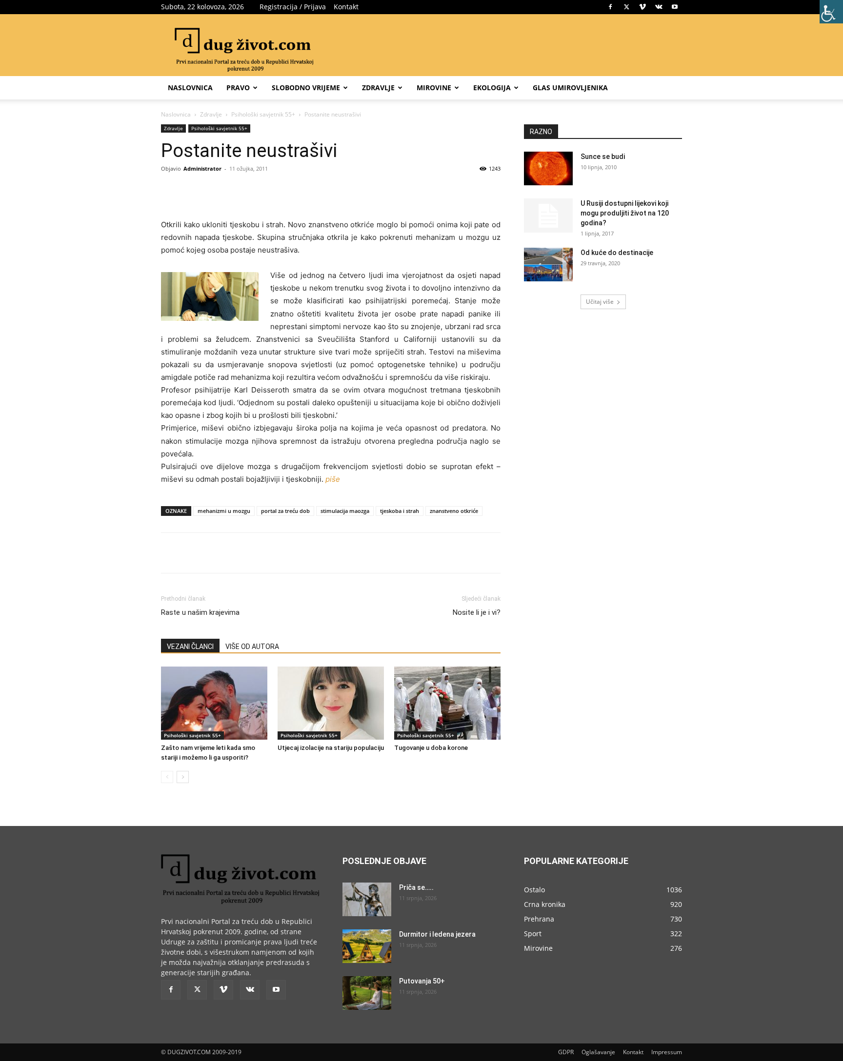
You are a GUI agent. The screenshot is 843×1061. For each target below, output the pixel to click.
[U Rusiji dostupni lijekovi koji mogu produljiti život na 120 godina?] (548, 215)
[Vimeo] (642, 7)
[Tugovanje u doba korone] (447, 703)
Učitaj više (600, 301)
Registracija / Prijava (293, 6)
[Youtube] (674, 7)
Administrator (202, 168)
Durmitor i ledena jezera (437, 934)
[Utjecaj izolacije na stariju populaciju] (331, 703)
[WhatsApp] (295, 190)
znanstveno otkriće (454, 510)
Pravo (238, 87)
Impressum (666, 1052)
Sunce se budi (603, 156)
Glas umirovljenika (570, 87)
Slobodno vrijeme (306, 87)
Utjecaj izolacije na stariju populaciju (331, 747)
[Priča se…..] (366, 899)
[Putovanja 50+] (366, 993)
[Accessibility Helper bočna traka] (831, 11)
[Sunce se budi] (548, 168)
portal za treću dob (285, 510)
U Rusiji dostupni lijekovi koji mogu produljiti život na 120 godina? (625, 213)
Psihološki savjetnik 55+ (263, 114)
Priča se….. (416, 887)
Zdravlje (378, 87)
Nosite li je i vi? (477, 612)
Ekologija (492, 87)
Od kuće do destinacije (617, 252)
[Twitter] (626, 7)
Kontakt (346, 6)
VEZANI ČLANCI (190, 646)
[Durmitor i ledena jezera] (366, 946)
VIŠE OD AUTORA (252, 646)
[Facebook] (610, 7)
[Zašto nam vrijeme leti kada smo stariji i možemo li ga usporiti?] (214, 703)
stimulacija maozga (345, 510)
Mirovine (434, 87)
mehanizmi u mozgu (224, 510)
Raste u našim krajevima (200, 612)
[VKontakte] (658, 7)
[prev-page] (167, 777)
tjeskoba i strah (399, 510)
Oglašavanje (598, 1052)
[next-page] (183, 777)
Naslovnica (190, 87)
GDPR (566, 1052)
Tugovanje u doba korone (431, 747)
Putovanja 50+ (422, 981)
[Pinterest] (273, 190)
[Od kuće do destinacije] (548, 264)
